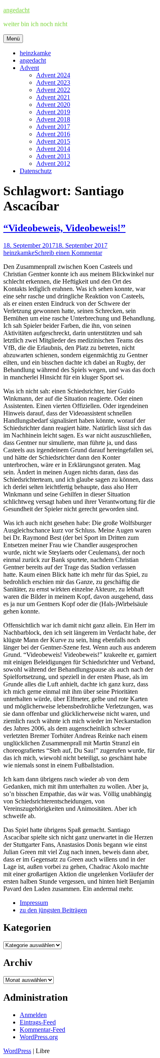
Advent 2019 (53, 111)
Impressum (34, 902)
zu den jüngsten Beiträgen (53, 910)
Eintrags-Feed (38, 1022)
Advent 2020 (53, 104)
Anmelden (33, 1014)
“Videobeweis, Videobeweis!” (64, 228)
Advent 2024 (53, 75)
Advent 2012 (53, 163)
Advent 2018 (53, 119)
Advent (29, 67)
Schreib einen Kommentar (68, 252)
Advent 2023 (53, 82)
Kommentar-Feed (42, 1029)
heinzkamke (35, 53)
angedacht (16, 10)
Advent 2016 (53, 134)
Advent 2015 (53, 141)
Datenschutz (36, 170)
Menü (13, 39)
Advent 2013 (53, 156)
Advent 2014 (53, 148)
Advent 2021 (53, 97)
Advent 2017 (53, 126)
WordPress (17, 1050)
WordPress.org (39, 1036)
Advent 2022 (53, 89)
